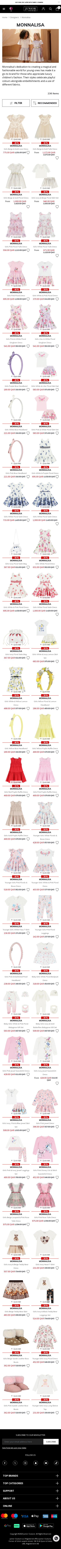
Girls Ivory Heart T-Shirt (45, 1264)
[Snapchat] (35, 1462)
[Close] (59, 1)
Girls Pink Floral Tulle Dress (16, 247)
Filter (18, 103)
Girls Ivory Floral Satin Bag (16, 564)
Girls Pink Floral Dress (16, 295)
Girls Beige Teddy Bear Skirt (16, 1311)
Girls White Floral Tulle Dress (45, 247)
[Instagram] (25, 1462)
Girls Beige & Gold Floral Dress (16, 198)
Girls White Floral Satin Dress (16, 517)
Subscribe (51, 1441)
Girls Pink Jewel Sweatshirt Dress (16, 1071)
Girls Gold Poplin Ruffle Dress (16, 835)
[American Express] (45, 1516)
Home (4, 17)
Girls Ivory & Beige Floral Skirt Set (45, 198)
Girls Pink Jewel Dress (45, 1123)
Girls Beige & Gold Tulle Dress (45, 149)
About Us (9, 1498)
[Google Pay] (7, 1525)
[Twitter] (15, 1462)
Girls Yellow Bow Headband (16, 748)
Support (8, 1490)
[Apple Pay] (35, 1516)
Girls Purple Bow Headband (16, 386)
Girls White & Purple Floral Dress (45, 473)
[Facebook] (5, 1462)
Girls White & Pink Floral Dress (45, 295)
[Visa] (24, 1516)
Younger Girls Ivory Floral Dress (45, 1358)
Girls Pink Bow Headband (16, 473)
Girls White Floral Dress (45, 564)
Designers (14, 17)
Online (7, 1506)
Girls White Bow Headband (16, 430)
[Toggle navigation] (3, 9)
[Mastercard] (4, 1516)
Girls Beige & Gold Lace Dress (16, 149)
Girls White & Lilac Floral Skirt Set (45, 386)
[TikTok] (56, 1462)
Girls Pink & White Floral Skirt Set (45, 430)
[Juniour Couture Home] (30, 8)
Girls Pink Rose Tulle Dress (45, 1217)
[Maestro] (14, 1516)
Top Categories (13, 1483)
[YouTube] (46, 1462)
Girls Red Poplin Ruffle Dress (16, 792)
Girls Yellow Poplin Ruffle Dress (45, 748)
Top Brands (10, 1475)
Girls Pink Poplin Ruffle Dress (45, 792)
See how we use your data (14, 1447)
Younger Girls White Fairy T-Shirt (16, 930)
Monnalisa (26, 17)
